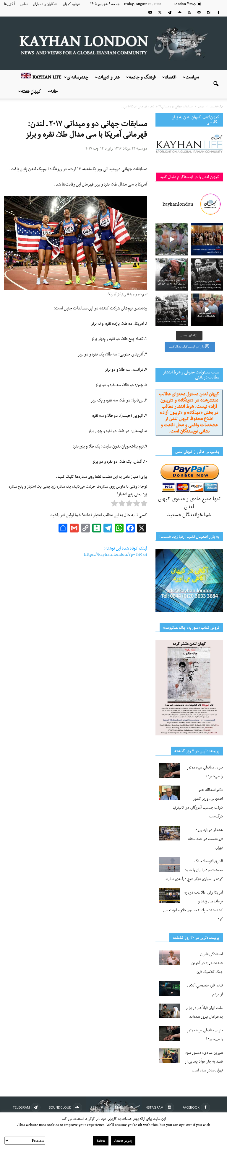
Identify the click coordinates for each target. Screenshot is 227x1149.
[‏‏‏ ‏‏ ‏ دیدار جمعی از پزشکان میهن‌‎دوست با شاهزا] (207, 239)
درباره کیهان (71, 4)
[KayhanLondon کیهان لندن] (113, 43)
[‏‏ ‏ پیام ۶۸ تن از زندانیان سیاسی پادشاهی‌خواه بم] (207, 274)
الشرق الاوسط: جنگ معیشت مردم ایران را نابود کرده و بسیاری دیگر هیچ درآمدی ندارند (194, 870)
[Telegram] (169, 12)
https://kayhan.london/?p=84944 (115, 554)
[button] (216, 84)
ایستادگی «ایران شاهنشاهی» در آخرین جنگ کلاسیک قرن (207, 963)
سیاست (192, 77)
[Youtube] (150, 12)
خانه (54, 91)
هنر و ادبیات (109, 77)
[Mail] (198, 12)
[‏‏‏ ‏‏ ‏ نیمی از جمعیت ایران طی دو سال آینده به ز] (171, 274)
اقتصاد (170, 77)
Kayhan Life (46, 77)
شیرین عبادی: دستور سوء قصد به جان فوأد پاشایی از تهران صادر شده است (204, 1061)
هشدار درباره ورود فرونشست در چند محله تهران (205, 839)
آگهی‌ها (9, 4)
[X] (159, 12)
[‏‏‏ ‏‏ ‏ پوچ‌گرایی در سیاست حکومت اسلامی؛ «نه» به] (171, 310)
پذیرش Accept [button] (123, 1141)
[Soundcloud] (179, 12)
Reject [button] (101, 1141)
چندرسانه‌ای (77, 77)
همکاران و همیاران (45, 4)
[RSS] (189, 12)
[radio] (144, 504)
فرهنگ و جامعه (142, 77)
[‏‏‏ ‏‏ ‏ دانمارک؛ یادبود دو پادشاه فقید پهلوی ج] (171, 239)
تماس (23, 4)
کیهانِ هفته (31, 91)
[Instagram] (208, 12)
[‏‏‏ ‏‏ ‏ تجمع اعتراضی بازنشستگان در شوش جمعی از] (207, 310)
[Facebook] (218, 12)
